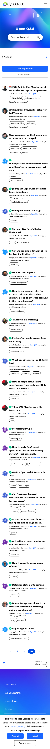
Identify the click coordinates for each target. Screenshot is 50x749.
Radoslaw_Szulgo (15, 394)
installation (15, 373)
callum (13, 174)
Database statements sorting (28, 585)
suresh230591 (15, 323)
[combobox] (25, 37)
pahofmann (15, 460)
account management (19, 283)
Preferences (25, 743)
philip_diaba (15, 548)
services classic (16, 180)
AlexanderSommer (15, 260)
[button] (15, 736)
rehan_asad (15, 367)
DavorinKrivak (16, 214)
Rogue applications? (23, 628)
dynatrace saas (34, 464)
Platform (8, 57)
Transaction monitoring (25, 319)
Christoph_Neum (14, 482)
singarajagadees (17, 457)
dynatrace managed (18, 464)
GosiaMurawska (16, 142)
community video (17, 123)
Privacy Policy (18, 726)
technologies (15, 439)
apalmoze (14, 119)
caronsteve (15, 479)
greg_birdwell (16, 632)
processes (20, 620)
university (31, 123)
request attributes (17, 311)
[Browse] (11, 15)
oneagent (14, 220)
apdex (13, 533)
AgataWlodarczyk (17, 117)
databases (14, 595)
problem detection (28, 511)
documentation (16, 351)
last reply (44, 117)
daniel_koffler (16, 588)
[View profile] (5, 88)
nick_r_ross (14, 392)
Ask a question (25, 68)
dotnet (13, 486)
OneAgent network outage (26, 210)
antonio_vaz (15, 432)
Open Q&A (32, 94)
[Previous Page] (11, 651)
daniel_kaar (15, 570)
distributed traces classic (19, 202)
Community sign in (37, 15)
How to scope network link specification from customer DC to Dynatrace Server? (27, 385)
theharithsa (15, 94)
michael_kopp (13, 198)
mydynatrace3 (16, 258)
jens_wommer (16, 526)
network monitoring (32, 98)
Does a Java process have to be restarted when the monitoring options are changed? (27, 606)
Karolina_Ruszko (14, 369)
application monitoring (19, 638)
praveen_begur (16, 504)
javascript (14, 264)
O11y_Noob (14, 144)
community (15, 148)
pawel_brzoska (14, 216)
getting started (16, 98)
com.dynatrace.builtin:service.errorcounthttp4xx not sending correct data (28, 167)
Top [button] (4, 662)
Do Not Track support (23, 272)
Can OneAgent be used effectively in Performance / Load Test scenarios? (27, 497)
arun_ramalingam (17, 305)
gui (12, 242)
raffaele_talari (16, 195)
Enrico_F (14, 613)
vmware (36, 373)
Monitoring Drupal (22, 428)
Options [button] (46, 57)
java (12, 420)
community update (30, 148)
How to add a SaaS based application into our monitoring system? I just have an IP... (26, 450)
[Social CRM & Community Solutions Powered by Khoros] (41, 663)
